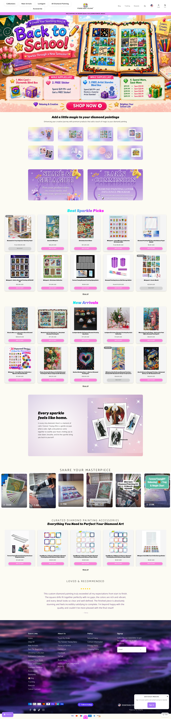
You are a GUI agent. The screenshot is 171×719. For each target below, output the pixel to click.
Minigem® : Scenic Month (151, 280)
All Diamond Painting (60, 3)
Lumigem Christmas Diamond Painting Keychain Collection (118, 333)
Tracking (127, 6)
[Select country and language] (151, 6)
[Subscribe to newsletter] (141, 649)
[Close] (167, 696)
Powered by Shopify (136, 710)
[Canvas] (106, 408)
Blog (119, 6)
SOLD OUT (20, 248)
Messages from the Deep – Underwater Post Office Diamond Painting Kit (151, 333)
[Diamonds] (117, 440)
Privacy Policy (92, 645)
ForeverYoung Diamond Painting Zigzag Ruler (85, 280)
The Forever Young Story (67, 641)
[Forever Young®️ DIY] (85, 6)
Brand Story (62, 660)
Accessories (37, 8)
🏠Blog (31, 678)
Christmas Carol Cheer (85, 240)
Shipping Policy (93, 649)
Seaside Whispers (52, 240)
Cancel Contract (34, 689)
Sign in (151, 705)
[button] (165, 6)
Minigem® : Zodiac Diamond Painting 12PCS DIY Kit (20, 281)
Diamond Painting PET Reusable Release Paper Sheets (151, 241)
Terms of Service (64, 645)
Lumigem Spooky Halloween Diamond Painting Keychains (85, 333)
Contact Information (95, 641)
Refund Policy (92, 638)
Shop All (31, 641)
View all (86, 294)
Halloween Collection (36, 656)
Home (30, 638)
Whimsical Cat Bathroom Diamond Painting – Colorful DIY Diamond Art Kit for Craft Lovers (118, 373)
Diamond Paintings (35, 667)
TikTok (60, 656)
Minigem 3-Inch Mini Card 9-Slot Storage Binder (151, 555)
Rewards (136, 6)
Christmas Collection (36, 652)
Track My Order (64, 638)
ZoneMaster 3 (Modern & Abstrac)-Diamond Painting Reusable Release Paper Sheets (118, 556)
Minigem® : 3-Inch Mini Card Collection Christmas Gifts (118, 241)
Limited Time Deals (35, 660)
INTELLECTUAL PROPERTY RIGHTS (68, 665)
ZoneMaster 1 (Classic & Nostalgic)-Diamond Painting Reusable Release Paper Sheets (53, 556)
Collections (10, 3)
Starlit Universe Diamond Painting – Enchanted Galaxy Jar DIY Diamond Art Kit (151, 373)
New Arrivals (26, 3)
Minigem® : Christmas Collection (52, 280)
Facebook (61, 652)
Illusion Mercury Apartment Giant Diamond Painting (19, 333)
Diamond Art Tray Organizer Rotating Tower (20, 240)
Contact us (62, 649)
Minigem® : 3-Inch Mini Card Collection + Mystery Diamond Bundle (20, 373)
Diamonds (32, 674)
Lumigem (41, 3)
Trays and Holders (35, 663)
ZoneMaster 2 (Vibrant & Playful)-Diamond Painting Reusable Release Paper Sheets (85, 556)
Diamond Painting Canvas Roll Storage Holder (118, 280)
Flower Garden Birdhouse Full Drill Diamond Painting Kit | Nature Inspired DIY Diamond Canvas (52, 373)
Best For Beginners (35, 649)
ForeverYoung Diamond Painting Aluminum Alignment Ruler (19, 556)
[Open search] (144, 6)
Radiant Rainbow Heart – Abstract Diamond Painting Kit (85, 373)
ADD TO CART (53, 248)
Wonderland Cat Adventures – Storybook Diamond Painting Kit (53, 333)
